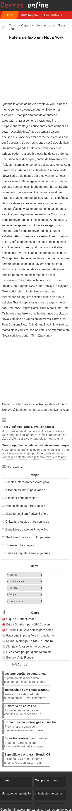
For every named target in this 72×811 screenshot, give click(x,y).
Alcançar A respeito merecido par (28, 646)
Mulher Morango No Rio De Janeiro (30, 641)
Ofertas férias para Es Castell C (26, 505)
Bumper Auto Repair (20, 657)
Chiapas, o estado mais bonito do (27, 521)
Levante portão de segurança (25, 673)
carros (13, 574)
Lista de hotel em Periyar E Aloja (26, 513)
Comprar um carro (47, 780)
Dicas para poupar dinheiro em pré (29, 652)
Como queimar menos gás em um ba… (31, 722)
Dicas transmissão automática (25, 738)
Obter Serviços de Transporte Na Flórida (41, 404)
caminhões (16, 601)
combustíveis (53, 15)
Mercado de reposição (16, 793)
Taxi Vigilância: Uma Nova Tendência (28, 426)
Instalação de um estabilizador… (27, 689)
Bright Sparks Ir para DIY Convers (28, 624)
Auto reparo (29, 15)
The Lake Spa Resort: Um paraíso (28, 537)
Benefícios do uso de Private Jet (26, 529)
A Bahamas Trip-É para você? (25, 490)
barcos (13, 587)
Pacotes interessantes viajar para (27, 482)
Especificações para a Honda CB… (29, 754)
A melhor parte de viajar (21, 497)
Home (10, 15)
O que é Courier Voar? (21, 619)
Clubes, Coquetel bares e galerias (27, 553)
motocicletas (16, 581)
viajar (25, 25)
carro (12, 25)
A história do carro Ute (20, 706)
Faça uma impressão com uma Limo (30, 635)
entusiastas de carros (49, 793)
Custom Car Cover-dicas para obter (29, 630)
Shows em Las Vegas (20, 545)
